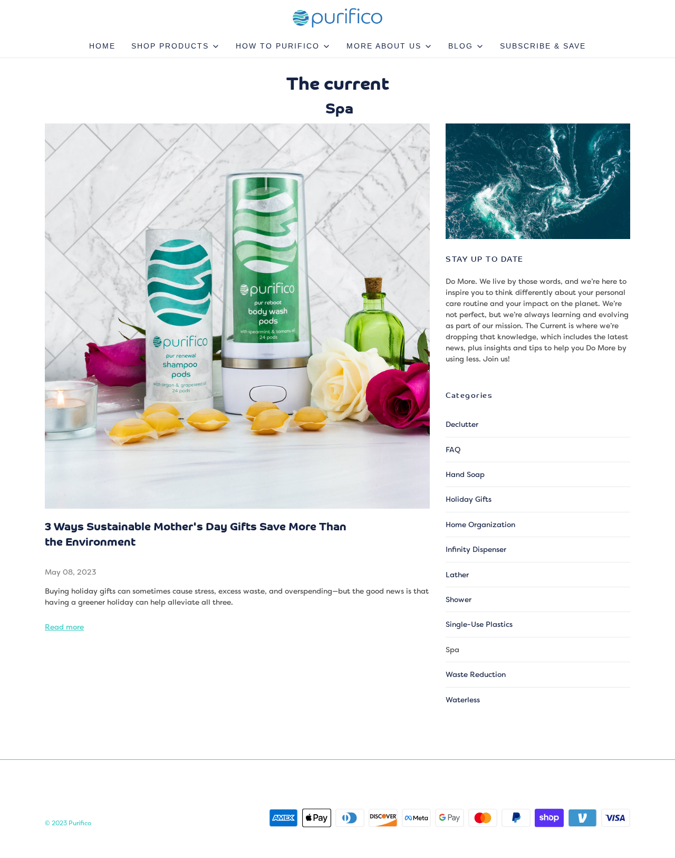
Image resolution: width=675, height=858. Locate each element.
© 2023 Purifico (68, 823)
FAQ (453, 449)
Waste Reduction (476, 674)
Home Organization (480, 524)
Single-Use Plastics (479, 624)
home (102, 46)
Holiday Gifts (468, 499)
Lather (457, 574)
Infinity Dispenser (476, 549)
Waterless (463, 699)
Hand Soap (465, 474)
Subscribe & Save (543, 46)
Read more (64, 627)
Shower (458, 599)
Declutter (462, 424)
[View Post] (237, 316)
